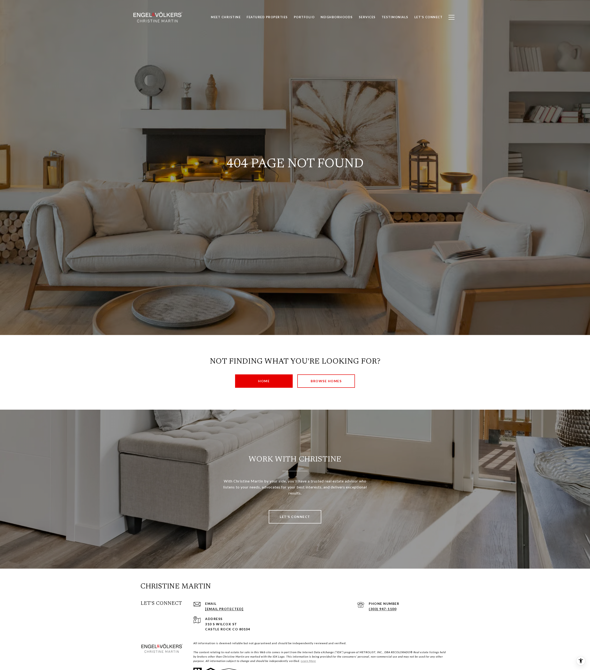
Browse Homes (326, 381)
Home (264, 381)
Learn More (308, 661)
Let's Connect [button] (295, 517)
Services (367, 17)
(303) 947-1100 (382, 609)
